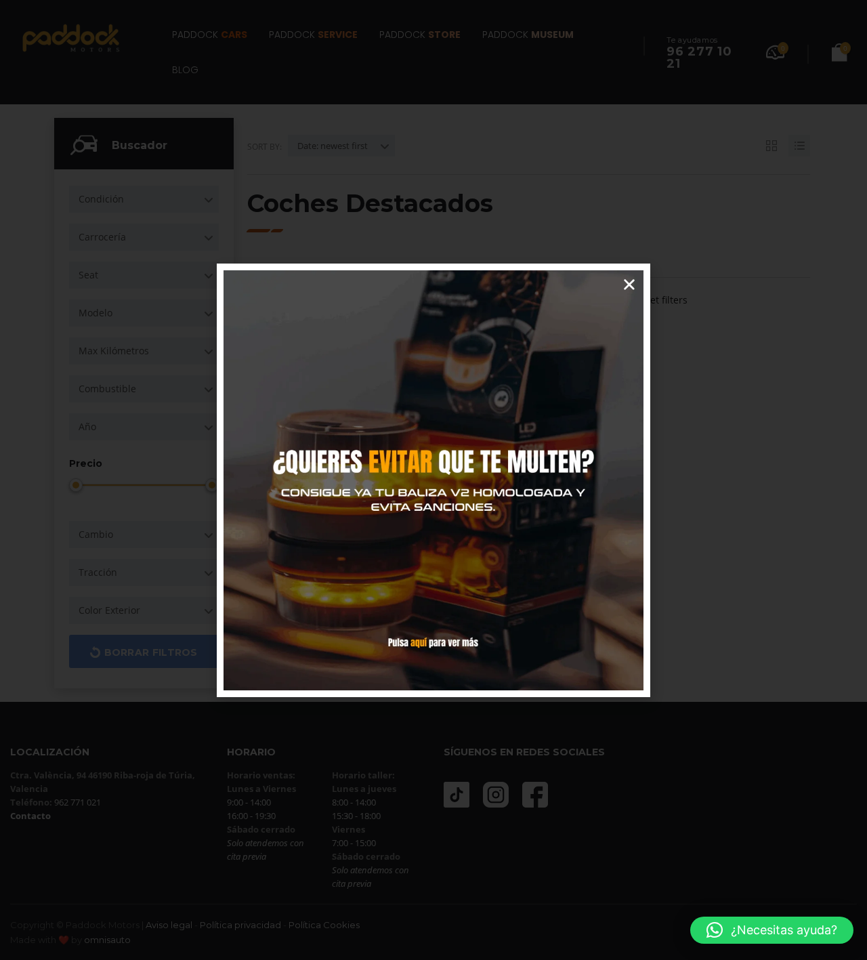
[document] (433, 480)
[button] (771, 930)
